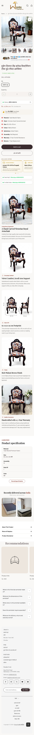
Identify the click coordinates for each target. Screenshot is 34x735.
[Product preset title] (14, 560)
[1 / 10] (3, 50)
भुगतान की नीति (17, 711)
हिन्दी (16, 698)
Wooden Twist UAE (8, 637)
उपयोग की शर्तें (17, 703)
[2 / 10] (9, 50)
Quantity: (4, 90)
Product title (5, 576)
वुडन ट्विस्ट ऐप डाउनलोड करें (9, 650)
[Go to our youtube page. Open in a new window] (22, 682)
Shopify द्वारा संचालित (19, 724)
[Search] (27, 5)
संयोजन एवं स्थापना (17, 716)
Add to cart (17, 147)
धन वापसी (17, 708)
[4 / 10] (19, 50)
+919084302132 (13, 674)
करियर (4, 662)
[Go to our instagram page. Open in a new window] (11, 682)
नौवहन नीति (17, 719)
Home (3, 13)
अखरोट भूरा (5, 85)
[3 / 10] (14, 50)
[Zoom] (29, 19)
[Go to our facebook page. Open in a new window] (5, 682)
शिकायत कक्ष (17, 713)
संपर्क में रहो (5, 632)
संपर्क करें (5, 647)
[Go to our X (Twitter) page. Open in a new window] (17, 682)
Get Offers (25, 690)
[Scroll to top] (28, 725)
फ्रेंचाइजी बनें (6, 657)
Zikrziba (5, 640)
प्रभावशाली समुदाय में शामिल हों (9, 660)
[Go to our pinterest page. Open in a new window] (28, 682)
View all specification (17, 481)
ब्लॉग (4, 635)
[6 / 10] (30, 50)
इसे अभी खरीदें (17, 153)
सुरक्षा (17, 705)
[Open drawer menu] (2, 6)
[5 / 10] (24, 50)
